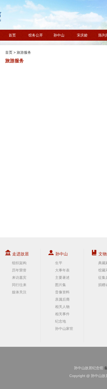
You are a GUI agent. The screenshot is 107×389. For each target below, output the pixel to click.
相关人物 (62, 307)
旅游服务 (24, 52)
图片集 (60, 285)
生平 (58, 263)
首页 (12, 35)
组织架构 (19, 263)
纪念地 (60, 321)
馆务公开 (35, 35)
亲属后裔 (62, 299)
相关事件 (62, 314)
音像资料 (62, 292)
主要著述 (62, 277)
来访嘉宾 (19, 277)
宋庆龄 (82, 35)
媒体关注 (19, 292)
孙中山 (59, 35)
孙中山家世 (64, 328)
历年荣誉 (19, 270)
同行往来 (19, 285)
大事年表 (62, 270)
